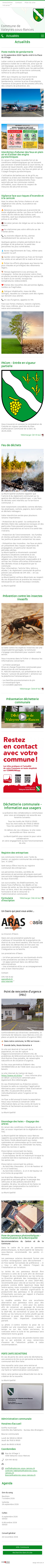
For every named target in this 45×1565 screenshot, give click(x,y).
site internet (7, 981)
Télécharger (31, 435)
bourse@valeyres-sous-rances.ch (20, 1475)
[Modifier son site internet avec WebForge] (5, 1562)
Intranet (6, 5)
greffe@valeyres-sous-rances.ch (20, 1468)
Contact (18, 2)
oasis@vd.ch (7, 979)
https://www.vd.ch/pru (11, 1075)
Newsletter (7, 2)
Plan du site (30, 2)
